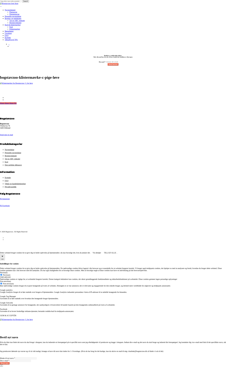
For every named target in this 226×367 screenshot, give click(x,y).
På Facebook (5, 206)
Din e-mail (4, 361)
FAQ (6, 181)
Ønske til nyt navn (7, 358)
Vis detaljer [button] (97, 253)
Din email (102, 62)
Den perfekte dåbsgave (13, 165)
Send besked (113, 64)
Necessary (6, 275)
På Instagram (5, 199)
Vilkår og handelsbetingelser (15, 184)
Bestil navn (5, 363)
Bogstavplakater (11, 156)
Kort (6, 162)
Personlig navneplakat (13, 153)
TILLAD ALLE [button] (110, 253)
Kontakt (8, 178)
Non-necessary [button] (5, 281)
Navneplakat (9, 150)
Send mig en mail (6, 135)
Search (25, 1)
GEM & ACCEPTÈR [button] (8, 316)
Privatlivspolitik (10, 187)
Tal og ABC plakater (12, 159)
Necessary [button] (4, 273)
